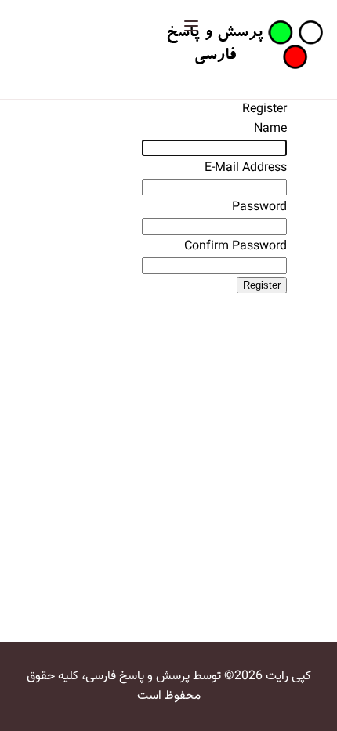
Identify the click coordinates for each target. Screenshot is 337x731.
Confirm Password (235, 246)
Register (262, 285)
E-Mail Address (246, 168)
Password (259, 207)
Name (270, 129)
